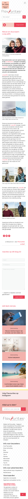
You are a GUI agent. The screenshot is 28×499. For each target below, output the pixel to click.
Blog (4, 450)
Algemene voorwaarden (9, 478)
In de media (6, 465)
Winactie (5, 452)
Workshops (6, 460)
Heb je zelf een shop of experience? (12, 470)
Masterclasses (7, 472)
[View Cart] (23, 494)
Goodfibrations (9, 61)
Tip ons (5, 462)
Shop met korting (7, 448)
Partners (5, 456)
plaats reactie (19, 297)
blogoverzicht (20, 25)
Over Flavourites (7, 446)
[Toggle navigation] (25, 2)
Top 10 (5, 454)
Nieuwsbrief (6, 458)
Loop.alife (5, 67)
